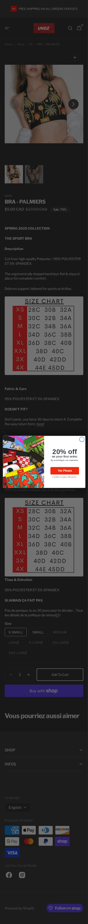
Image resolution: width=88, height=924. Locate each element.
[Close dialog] (80, 439)
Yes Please (63, 470)
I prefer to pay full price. (62, 477)
